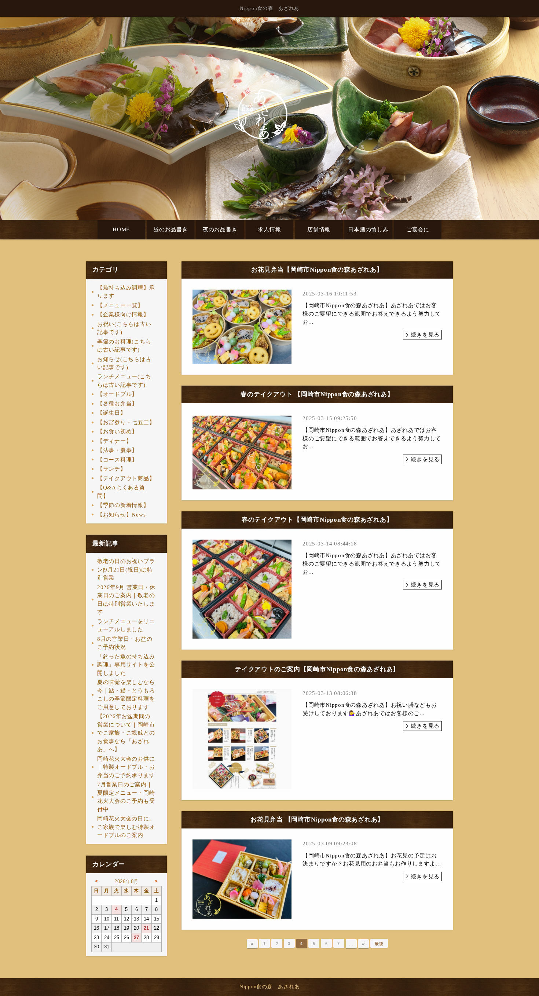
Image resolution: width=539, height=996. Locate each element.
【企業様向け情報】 (123, 314)
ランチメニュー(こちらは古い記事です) (124, 381)
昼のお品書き (170, 229)
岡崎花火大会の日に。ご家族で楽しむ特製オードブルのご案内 (126, 827)
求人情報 (269, 229)
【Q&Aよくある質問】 (121, 492)
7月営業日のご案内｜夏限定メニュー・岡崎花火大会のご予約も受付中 (126, 797)
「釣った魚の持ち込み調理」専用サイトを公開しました (126, 665)
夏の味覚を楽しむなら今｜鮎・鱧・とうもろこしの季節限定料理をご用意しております (126, 694)
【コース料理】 (117, 460)
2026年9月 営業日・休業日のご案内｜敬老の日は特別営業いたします (126, 599)
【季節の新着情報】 (123, 505)
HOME (121, 229)
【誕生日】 (111, 413)
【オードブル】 (117, 394)
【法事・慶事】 (117, 450)
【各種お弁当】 (117, 404)
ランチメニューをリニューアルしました (126, 625)
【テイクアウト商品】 (126, 478)
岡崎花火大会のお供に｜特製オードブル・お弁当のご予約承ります (126, 767)
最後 (379, 943)
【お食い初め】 (117, 431)
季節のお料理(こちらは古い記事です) (124, 346)
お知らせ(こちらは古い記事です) (124, 363)
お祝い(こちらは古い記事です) (124, 328)
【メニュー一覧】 (120, 305)
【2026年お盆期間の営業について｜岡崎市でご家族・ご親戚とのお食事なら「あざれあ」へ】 (126, 732)
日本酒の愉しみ (368, 229)
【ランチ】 (111, 469)
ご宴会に (417, 229)
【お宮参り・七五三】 (126, 422)
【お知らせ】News (121, 515)
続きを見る (425, 335)
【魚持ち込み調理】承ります (126, 292)
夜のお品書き (220, 229)
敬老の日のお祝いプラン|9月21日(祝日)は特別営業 (126, 569)
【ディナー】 (114, 441)
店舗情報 (318, 229)
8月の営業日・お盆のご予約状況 (125, 643)
